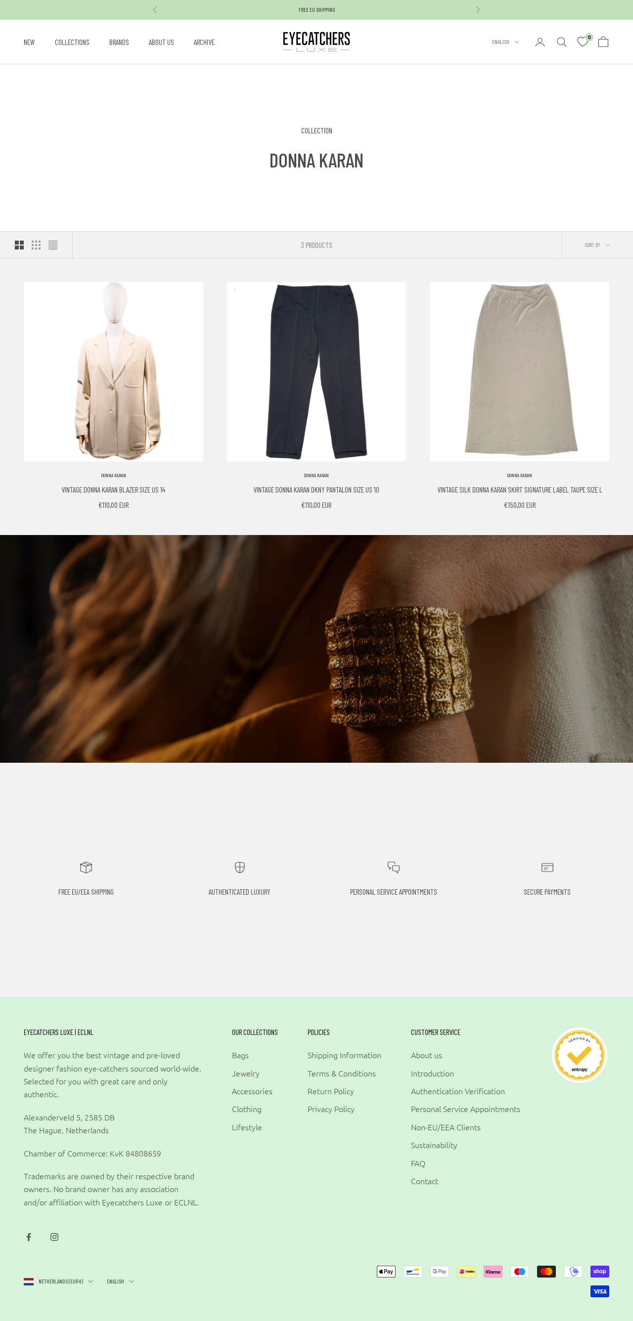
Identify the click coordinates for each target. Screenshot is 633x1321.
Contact (424, 1180)
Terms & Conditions (342, 1073)
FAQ (418, 1162)
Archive (204, 41)
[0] (583, 42)
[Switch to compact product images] (52, 245)
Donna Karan (113, 475)
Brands (119, 41)
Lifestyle (247, 1126)
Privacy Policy (331, 1108)
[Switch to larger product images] (19, 245)
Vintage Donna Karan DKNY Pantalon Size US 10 (316, 489)
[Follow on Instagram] (54, 1237)
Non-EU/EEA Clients (446, 1126)
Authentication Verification (458, 1090)
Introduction (432, 1073)
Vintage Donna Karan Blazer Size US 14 (113, 489)
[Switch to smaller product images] (36, 245)
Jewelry (246, 1073)
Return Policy (331, 1090)
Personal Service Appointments (465, 1108)
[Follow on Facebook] (29, 1237)
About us (161, 41)
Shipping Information (344, 1054)
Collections (72, 41)
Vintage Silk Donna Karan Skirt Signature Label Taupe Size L (519, 489)
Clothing (247, 1108)
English (500, 42)
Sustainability (434, 1144)
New (29, 41)
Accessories (252, 1090)
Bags (240, 1054)
